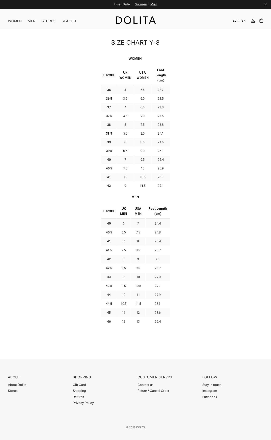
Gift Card (79, 385)
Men (153, 4)
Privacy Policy (83, 403)
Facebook (209, 397)
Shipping (79, 391)
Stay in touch (211, 385)
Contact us (145, 385)
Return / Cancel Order (153, 391)
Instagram (209, 391)
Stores (49, 21)
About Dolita (17, 385)
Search (69, 21)
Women (141, 4)
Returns (78, 397)
